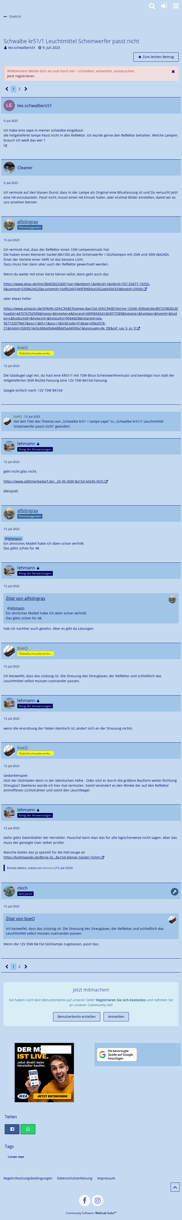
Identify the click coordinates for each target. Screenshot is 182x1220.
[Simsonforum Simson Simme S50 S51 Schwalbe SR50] (2, 5)
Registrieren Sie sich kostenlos (121, 1000)
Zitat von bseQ (20, 918)
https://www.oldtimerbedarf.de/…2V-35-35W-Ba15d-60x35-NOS (54, 481)
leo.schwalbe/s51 (22, 47)
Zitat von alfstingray (25, 598)
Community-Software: (91, 1213)
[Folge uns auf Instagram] (97, 1200)
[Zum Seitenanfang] (175, 1187)
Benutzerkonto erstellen (77, 1016)
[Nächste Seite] (26, 89)
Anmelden (116, 1016)
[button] (176, 6)
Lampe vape (16, 1157)
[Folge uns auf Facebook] (84, 1200)
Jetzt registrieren (20, 76)
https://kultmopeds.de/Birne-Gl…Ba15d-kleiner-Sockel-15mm (52, 857)
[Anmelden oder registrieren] (164, 6)
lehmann (15, 538)
